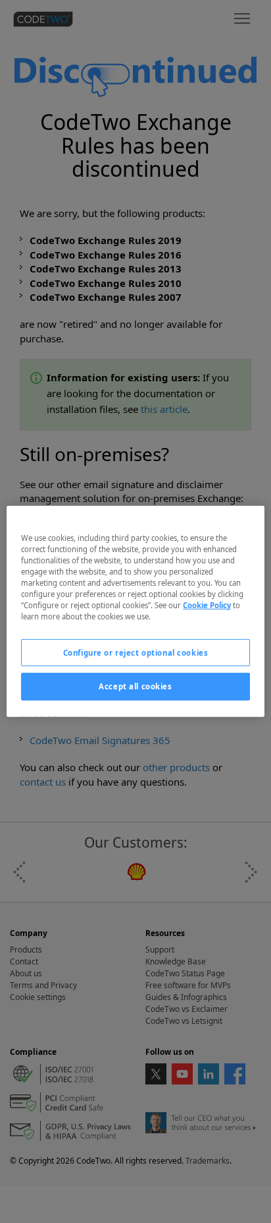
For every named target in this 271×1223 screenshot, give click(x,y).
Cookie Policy (207, 605)
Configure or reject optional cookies (136, 652)
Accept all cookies (135, 686)
